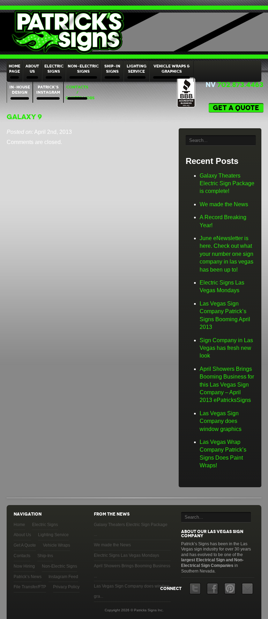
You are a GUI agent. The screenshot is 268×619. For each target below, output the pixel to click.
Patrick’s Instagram (48, 90)
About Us (32, 69)
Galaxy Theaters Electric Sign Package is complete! (227, 183)
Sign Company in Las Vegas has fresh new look (226, 348)
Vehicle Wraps (56, 545)
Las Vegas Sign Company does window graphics (220, 421)
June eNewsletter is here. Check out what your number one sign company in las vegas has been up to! (226, 254)
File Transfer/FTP (30, 586)
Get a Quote (236, 107)
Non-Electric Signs (83, 69)
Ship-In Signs (112, 69)
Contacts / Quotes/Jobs (78, 92)
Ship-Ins (45, 555)
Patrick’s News (28, 576)
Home (19, 524)
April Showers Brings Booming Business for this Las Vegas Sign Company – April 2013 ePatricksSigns (227, 384)
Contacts (22, 555)
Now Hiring (24, 566)
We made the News (224, 204)
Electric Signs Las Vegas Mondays (126, 555)
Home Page (14, 69)
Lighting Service (137, 69)
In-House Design (19, 90)
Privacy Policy (66, 586)
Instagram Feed (63, 576)
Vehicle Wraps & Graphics (172, 69)
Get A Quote (25, 545)
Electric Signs (54, 69)
